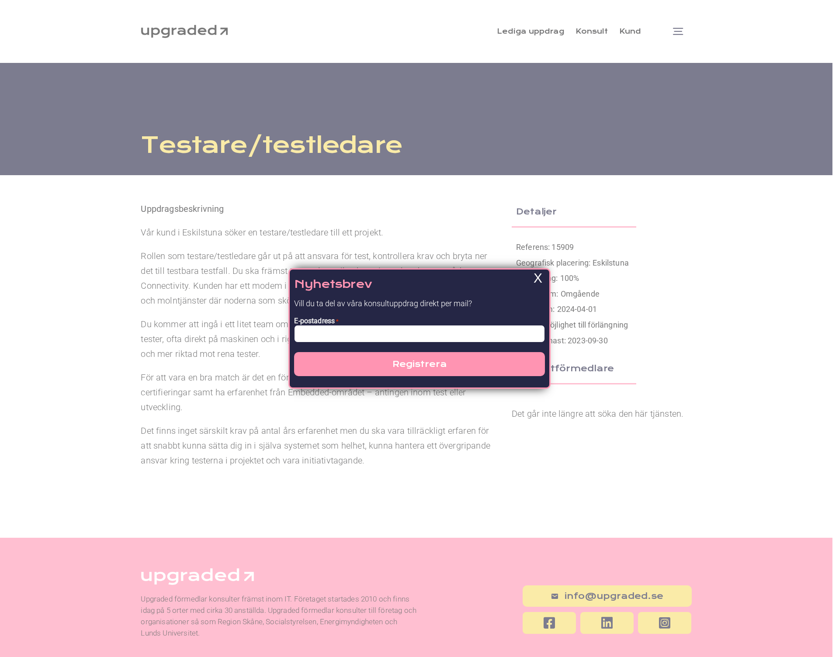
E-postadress (316, 321)
